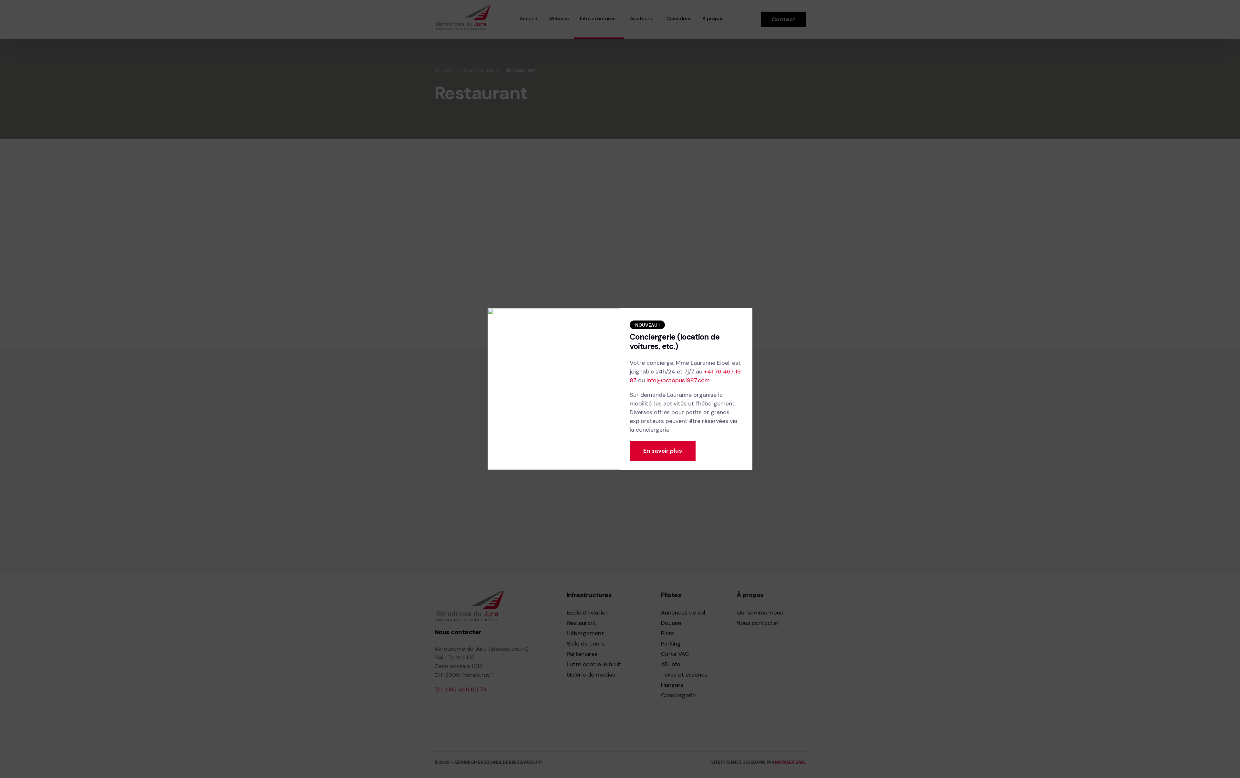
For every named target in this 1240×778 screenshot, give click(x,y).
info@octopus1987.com (678, 380)
